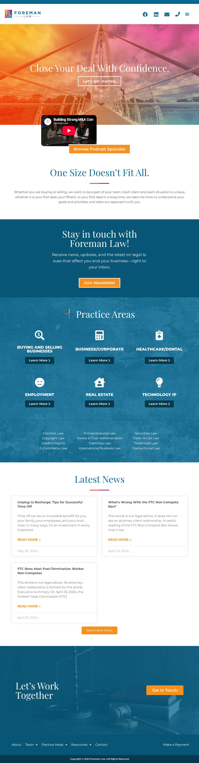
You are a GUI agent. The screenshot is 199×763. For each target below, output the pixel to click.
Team (29, 745)
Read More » (29, 540)
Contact (101, 745)
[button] (187, 14)
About (16, 745)
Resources (79, 745)
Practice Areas (52, 745)
